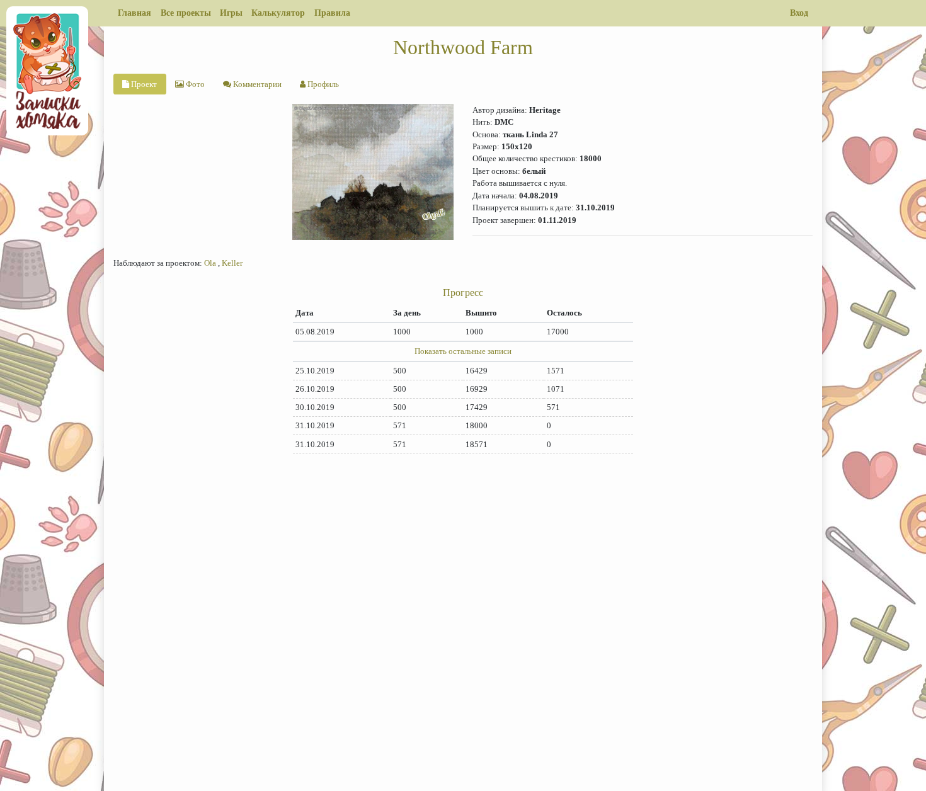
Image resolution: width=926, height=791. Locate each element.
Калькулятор (278, 13)
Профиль (322, 84)
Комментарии (256, 84)
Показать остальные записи (463, 351)
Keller (232, 263)
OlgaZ (433, 214)
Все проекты (186, 13)
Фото (194, 84)
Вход (799, 13)
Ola (210, 263)
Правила (332, 13)
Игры (231, 13)
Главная (134, 13)
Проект (143, 84)
